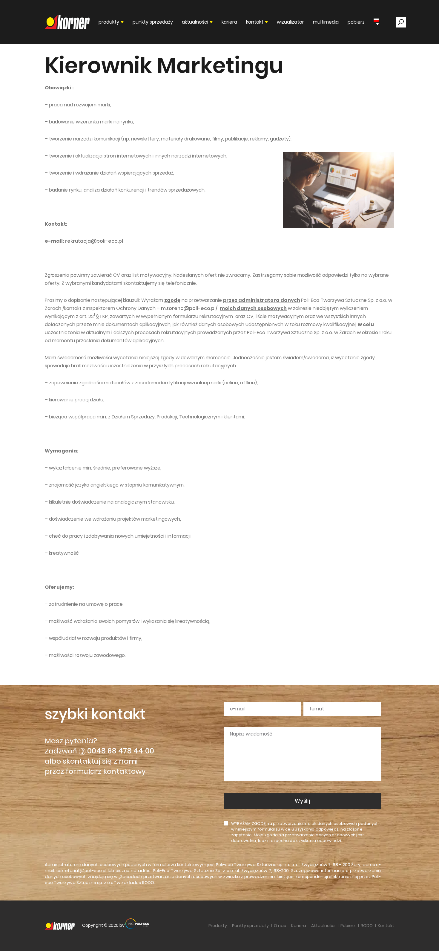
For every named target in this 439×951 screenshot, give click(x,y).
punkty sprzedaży (153, 22)
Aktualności (323, 926)
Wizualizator (290, 22)
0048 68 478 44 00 (120, 751)
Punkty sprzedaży (250, 926)
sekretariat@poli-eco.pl (81, 871)
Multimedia (326, 22)
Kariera (229, 22)
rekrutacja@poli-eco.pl (94, 241)
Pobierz (348, 926)
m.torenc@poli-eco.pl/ (189, 308)
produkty (109, 22)
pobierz (356, 22)
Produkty (217, 926)
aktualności (195, 22)
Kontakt (386, 926)
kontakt (254, 22)
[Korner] (67, 22)
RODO (148, 883)
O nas (280, 926)
